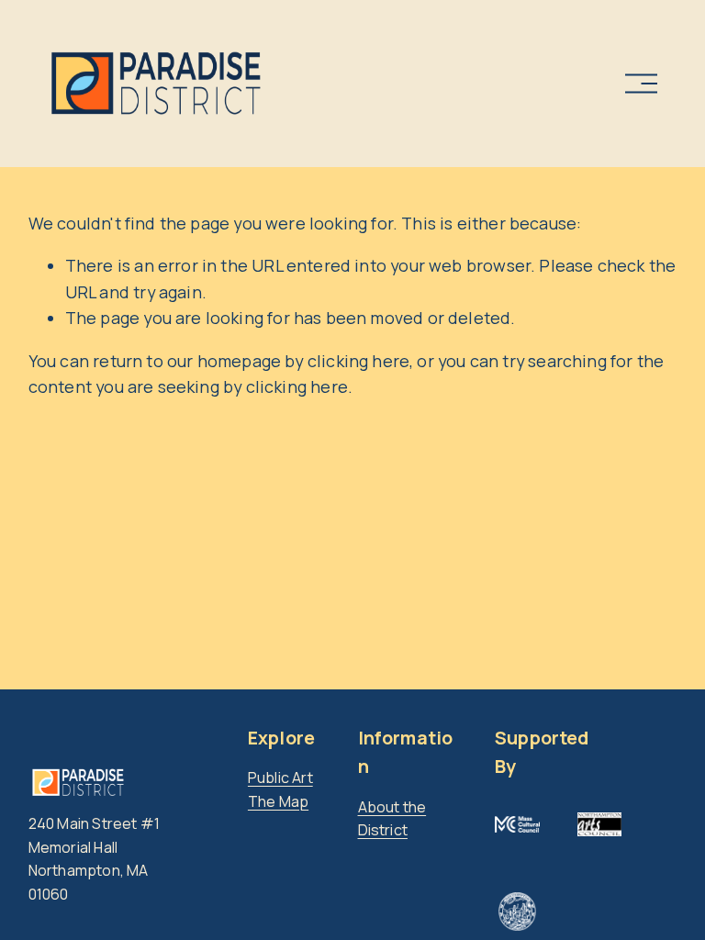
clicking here (358, 361)
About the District (392, 819)
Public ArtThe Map (280, 789)
